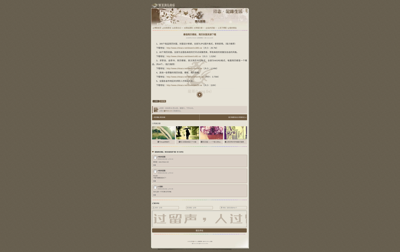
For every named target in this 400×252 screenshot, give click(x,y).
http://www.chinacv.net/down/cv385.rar (184, 48)
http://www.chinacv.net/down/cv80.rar (184, 56)
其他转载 (200, 38)
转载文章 (199, 28)
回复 (154, 165)
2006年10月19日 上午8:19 (165, 159)
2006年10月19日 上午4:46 (165, 189)
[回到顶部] (250, 239)
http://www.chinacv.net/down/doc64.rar (184, 68)
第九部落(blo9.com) (193, 241)
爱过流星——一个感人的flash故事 (213, 142)
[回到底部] (250, 243)
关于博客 (223, 28)
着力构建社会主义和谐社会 (236, 117)
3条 (205, 38)
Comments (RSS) (204, 243)
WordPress (207, 241)
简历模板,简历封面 (159, 117)
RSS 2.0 (169, 111)
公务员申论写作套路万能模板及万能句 (238, 142)
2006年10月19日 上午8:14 (165, 173)
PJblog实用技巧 (164, 142)
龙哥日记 (177, 28)
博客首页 (157, 28)
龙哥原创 (167, 28)
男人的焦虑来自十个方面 (188, 142)
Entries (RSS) (196, 243)
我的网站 (233, 28)
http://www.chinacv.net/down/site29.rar (184, 85)
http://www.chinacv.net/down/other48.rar (185, 77)
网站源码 (189, 28)
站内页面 (211, 28)
